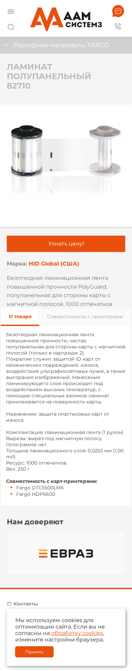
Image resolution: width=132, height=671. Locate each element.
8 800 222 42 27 (118, 26)
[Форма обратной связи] (118, 11)
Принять (34, 651)
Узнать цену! (66, 243)
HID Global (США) (54, 263)
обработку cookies (77, 633)
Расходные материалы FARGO (61, 45)
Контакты (26, 604)
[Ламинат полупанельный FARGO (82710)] (66, 165)
